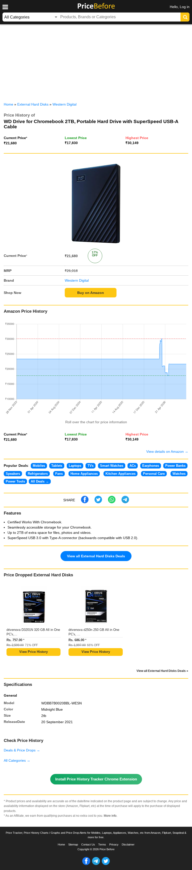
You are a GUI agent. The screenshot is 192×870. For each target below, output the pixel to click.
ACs (133, 466)
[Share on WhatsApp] (112, 502)
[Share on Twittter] (98, 502)
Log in (185, 7)
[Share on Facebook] (84, 502)
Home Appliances (84, 474)
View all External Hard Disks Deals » (162, 671)
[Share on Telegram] (125, 502)
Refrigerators (38, 474)
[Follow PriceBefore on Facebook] (86, 863)
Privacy (113, 844)
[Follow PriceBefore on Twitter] (106, 863)
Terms (102, 844)
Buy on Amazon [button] (90, 293)
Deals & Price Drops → (22, 750)
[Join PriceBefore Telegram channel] (96, 863)
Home (61, 844)
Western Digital (77, 280)
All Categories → (17, 760)
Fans (59, 474)
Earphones (150, 466)
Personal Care (154, 474)
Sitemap (73, 844)
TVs (91, 466)
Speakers (13, 474)
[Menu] (5, 7)
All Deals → (40, 481)
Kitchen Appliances (121, 474)
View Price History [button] (33, 652)
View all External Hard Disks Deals (96, 556)
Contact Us (88, 844)
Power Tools (15, 481)
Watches (179, 474)
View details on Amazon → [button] (167, 452)
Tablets (56, 466)
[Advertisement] (96, 62)
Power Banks (175, 466)
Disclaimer (128, 844)
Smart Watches (111, 466)
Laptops (75, 466)
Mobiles (39, 466)
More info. (110, 815)
